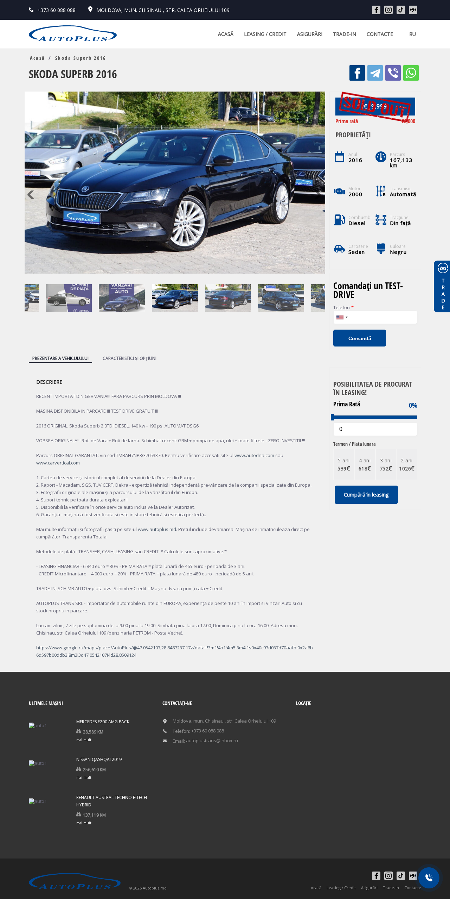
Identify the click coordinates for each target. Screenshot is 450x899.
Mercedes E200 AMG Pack (102, 722)
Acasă (225, 34)
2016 (355, 160)
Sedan (356, 252)
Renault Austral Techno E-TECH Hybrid (111, 801)
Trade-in (344, 34)
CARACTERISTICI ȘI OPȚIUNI (129, 358)
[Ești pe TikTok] (401, 10)
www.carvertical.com (58, 463)
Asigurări (309, 34)
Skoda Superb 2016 (80, 58)
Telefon (343, 307)
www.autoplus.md (157, 529)
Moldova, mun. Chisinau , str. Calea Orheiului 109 (162, 10)
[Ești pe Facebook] (376, 10)
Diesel (357, 223)
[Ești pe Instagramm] (388, 10)
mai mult (83, 739)
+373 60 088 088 (56, 10)
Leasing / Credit (265, 34)
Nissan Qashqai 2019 (99, 759)
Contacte (380, 34)
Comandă (359, 338)
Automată (403, 194)
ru (412, 34)
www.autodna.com (254, 455)
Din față (400, 223)
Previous (32, 194)
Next (317, 194)
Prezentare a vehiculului (60, 358)
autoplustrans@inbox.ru (212, 741)
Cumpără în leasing (366, 494)
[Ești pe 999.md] (413, 10)
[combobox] (342, 317)
